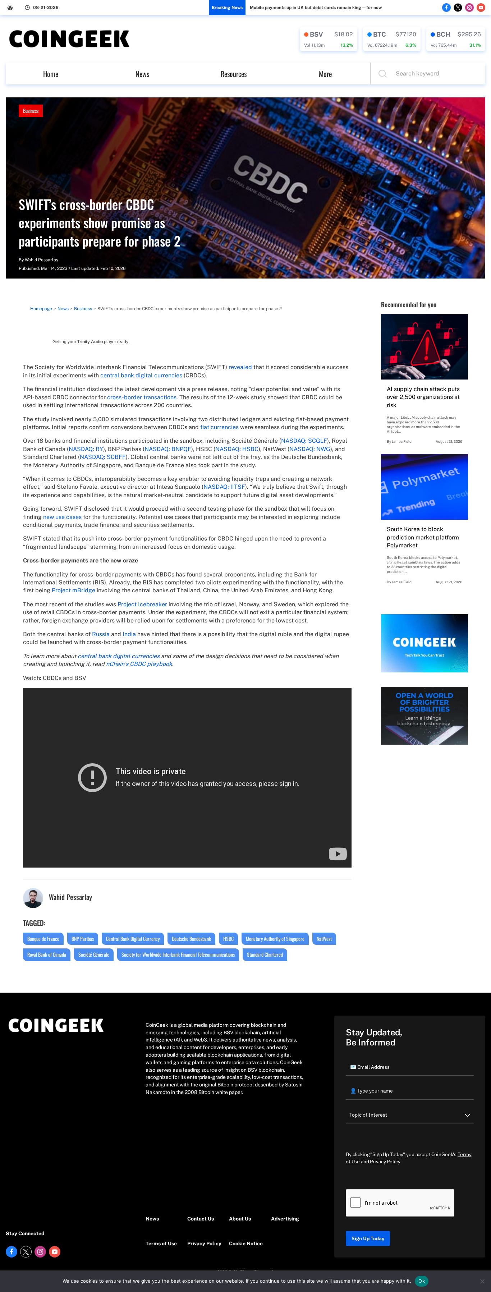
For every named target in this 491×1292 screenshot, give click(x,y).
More (325, 73)
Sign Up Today (368, 1238)
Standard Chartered (265, 954)
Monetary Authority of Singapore (275, 938)
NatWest (324, 938)
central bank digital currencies (141, 375)
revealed (240, 367)
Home (50, 73)
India (129, 634)
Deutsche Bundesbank (191, 938)
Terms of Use (161, 1243)
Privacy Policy (204, 1243)
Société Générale (93, 954)
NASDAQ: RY (86, 449)
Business (30, 110)
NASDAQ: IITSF (224, 486)
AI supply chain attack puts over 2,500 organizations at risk (423, 397)
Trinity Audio (90, 341)
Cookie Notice (246, 1243)
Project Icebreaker (142, 604)
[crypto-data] (328, 39)
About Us (240, 1219)
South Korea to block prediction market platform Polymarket (423, 537)
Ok (421, 1281)
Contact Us (200, 1219)
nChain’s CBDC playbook (139, 664)
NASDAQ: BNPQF (167, 449)
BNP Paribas (83, 938)
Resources (234, 73)
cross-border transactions (141, 397)
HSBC (228, 938)
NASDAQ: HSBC (236, 449)
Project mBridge (73, 590)
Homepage (41, 308)
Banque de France (43, 938)
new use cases (62, 517)
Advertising (285, 1219)
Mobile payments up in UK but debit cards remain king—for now (316, 7)
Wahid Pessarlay (41, 259)
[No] (482, 1281)
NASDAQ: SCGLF (304, 440)
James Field (402, 441)
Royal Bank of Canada (46, 954)
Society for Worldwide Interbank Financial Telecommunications (178, 954)
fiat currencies (220, 427)
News (142, 73)
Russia (101, 634)
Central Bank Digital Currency (133, 938)
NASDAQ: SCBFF (103, 457)
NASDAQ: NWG (309, 449)
